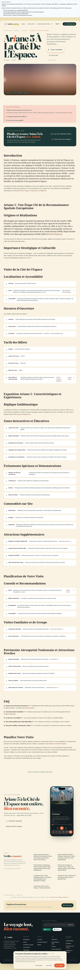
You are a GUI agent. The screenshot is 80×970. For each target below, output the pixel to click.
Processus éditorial (42, 942)
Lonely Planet (69, 378)
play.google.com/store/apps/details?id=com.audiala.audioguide (27, 12)
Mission (39, 944)
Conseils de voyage (28, 944)
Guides (23, 24)
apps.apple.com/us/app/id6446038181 (18, 10)
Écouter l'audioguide (56, 49)
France (17, 30)
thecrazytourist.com (64, 541)
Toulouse (24, 30)
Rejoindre (70, 924)
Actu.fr (28, 258)
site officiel (46, 333)
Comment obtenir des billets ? (17, 116)
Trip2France (34, 190)
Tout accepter (59, 965)
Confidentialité (69, 940)
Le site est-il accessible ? (15, 120)
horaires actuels (67, 112)
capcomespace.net (24, 414)
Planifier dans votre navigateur (62, 139)
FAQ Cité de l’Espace (56, 629)
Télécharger (26, 950)
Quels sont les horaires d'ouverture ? (19, 110)
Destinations (16, 24)
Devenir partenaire (56, 949)
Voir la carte (54, 55)
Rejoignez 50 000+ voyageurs (14, 826)
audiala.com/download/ (22, 13)
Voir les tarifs (31, 24)
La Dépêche (42, 190)
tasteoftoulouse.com (51, 687)
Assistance (54, 939)
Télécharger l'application (15, 821)
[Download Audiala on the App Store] (47, 929)
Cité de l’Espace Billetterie (58, 379)
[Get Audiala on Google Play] (57, 929)
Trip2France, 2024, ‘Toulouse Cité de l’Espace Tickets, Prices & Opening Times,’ (66, 877)
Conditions (68, 943)
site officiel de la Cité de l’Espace (56, 743)
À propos (39, 939)
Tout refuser (49, 965)
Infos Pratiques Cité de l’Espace (66, 291)
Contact (54, 946)
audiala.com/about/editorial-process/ (22, 15)
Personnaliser (38, 965)
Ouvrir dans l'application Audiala (62, 134)
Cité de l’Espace (24, 190)
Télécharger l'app (70, 24)
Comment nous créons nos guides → (59, 897)
